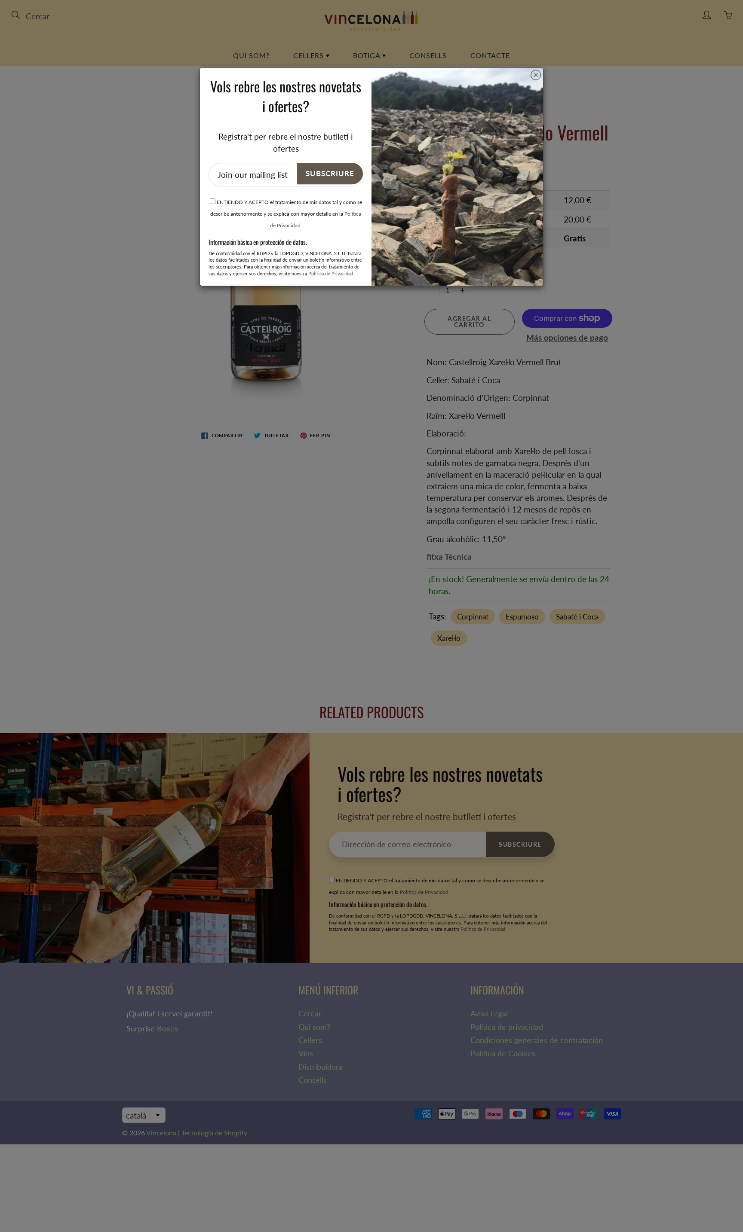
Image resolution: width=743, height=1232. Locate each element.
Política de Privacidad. (331, 273)
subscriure (330, 173)
